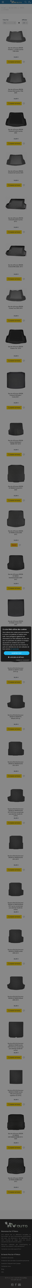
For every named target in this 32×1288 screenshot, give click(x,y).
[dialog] (16, 644)
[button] (16, 657)
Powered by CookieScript (22, 660)
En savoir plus (15, 649)
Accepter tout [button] (17, 653)
